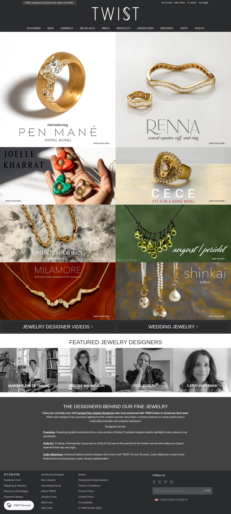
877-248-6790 (12, 474)
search (193, 2)
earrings (67, 28)
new (51, 28)
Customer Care (12, 480)
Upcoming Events (51, 485)
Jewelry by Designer (52, 474)
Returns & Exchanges (16, 491)
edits (184, 28)
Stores (81, 474)
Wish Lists (47, 502)
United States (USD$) (172, 499)
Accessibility (85, 502)
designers (34, 28)
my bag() (203, 2)
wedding (166, 28)
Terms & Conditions (89, 485)
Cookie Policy (86, 496)
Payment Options (13, 496)
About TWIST (48, 491)
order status (179, 2)
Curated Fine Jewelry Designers (95, 413)
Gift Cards (46, 508)
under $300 (145, 28)
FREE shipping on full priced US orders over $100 (49, 3)
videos (199, 28)
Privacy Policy (86, 491)
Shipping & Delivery (15, 485)
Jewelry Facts (49, 496)
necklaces (87, 28)
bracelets (123, 28)
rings (106, 28)
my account (167, 2)
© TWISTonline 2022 (90, 508)
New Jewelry (48, 480)
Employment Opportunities (93, 480)
